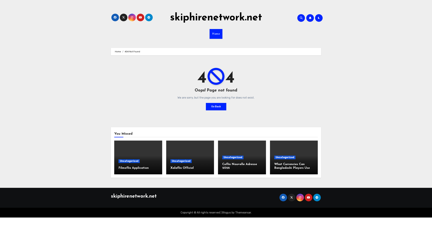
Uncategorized (129, 161)
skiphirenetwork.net (216, 18)
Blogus (226, 212)
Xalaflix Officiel (182, 168)
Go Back (216, 106)
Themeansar (243, 212)
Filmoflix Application (133, 168)
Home (216, 34)
